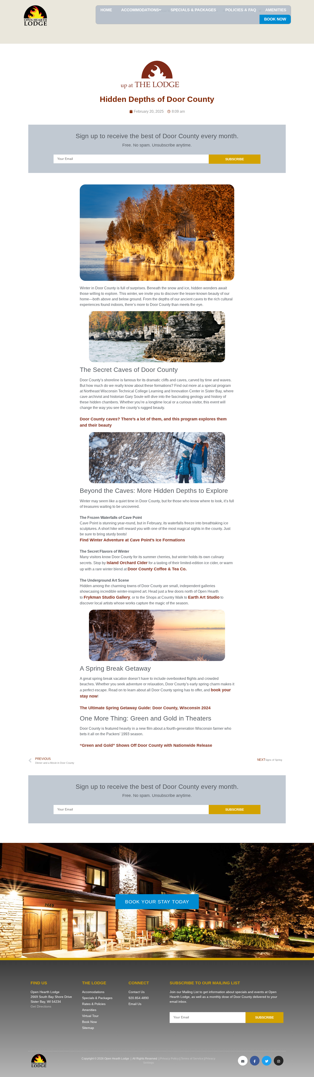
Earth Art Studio (204, 597)
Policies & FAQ (240, 10)
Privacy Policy (169, 1058)
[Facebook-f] (255, 1061)
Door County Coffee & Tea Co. (157, 569)
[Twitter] (266, 1061)
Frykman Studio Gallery (107, 597)
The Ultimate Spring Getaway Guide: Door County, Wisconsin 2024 (145, 708)
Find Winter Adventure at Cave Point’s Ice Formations (132, 540)
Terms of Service (192, 1058)
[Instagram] (278, 1061)
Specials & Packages (193, 10)
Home (106, 10)
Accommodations (140, 10)
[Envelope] (243, 1061)
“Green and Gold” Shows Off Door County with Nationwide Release (146, 745)
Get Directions (41, 1006)
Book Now (275, 19)
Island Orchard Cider (127, 562)
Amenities (275, 10)
